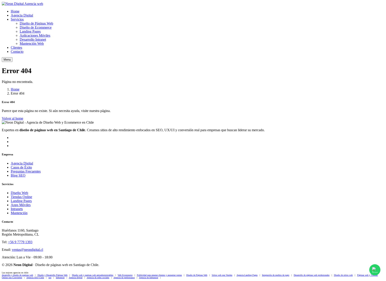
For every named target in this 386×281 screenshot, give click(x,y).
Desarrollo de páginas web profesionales (311, 275)
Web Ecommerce (125, 275)
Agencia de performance (124, 277)
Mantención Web (32, 43)
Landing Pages (30, 31)
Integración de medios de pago (275, 275)
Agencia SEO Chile (35, 277)
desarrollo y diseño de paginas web (17, 275)
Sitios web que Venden (222, 275)
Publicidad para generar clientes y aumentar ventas (159, 275)
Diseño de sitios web (343, 275)
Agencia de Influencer (148, 277)
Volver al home (12, 118)
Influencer (60, 277)
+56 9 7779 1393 (20, 242)
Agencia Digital (22, 15)
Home (15, 11)
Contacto (17, 51)
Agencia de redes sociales (98, 277)
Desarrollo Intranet (33, 39)
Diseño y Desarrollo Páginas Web (52, 275)
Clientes (16, 47)
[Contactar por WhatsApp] (374, 269)
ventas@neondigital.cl (27, 249)
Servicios (17, 19)
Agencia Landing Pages (247, 275)
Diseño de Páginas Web (36, 23)
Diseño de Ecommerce (36, 27)
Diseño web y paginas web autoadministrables (92, 275)
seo (49, 277)
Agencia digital (75, 277)
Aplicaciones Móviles (35, 35)
